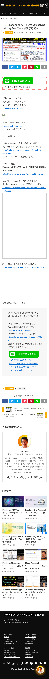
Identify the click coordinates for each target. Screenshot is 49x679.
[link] (8, 477)
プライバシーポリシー (10, 639)
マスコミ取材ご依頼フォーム (12, 654)
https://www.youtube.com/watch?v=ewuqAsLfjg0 (23, 267)
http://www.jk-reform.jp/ (12, 126)
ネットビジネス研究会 (31, 652)
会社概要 (6, 637)
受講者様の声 (29, 643)
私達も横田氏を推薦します (11, 652)
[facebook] (13, 477)
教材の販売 (28, 654)
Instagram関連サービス (10, 641)
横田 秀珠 (24, 451)
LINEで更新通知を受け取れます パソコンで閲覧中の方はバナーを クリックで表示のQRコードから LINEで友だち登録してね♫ (23, 365)
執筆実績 (6, 650)
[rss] (40, 663)
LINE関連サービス (9, 643)
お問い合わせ (29, 657)
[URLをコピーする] (44, 67)
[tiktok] (27, 477)
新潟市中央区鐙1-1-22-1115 (20, 622)
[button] (5, 67)
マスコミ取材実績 (9, 648)
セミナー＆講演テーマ (31, 639)
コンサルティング (30, 650)
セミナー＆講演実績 (30, 634)
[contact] (45, 663)
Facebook (8, 32)
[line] (26, 663)
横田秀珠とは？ (8, 634)
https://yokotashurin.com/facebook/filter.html (23, 174)
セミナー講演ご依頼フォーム (12, 657)
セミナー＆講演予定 (30, 637)
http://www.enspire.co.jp (12, 108)
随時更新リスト (29, 648)
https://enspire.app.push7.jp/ (20, 330)
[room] (31, 477)
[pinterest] (36, 477)
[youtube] (40, 477)
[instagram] (22, 477)
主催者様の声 (29, 641)
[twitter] (17, 477)
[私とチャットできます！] (40, 670)
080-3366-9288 (12, 625)
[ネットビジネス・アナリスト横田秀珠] (24, 5)
